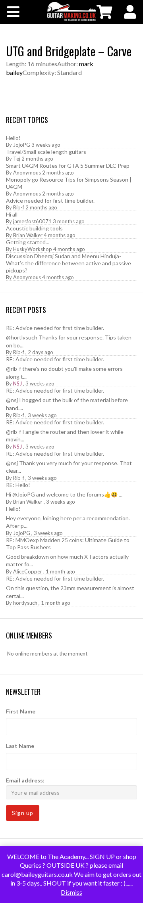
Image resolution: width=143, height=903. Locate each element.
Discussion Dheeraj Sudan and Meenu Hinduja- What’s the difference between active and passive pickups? (68, 263)
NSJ (17, 383)
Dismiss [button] (71, 892)
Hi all (11, 214)
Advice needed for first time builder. (50, 200)
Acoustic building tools (34, 228)
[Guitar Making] (71, 11)
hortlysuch (25, 603)
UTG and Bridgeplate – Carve (68, 51)
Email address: (25, 780)
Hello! (13, 137)
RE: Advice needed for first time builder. (55, 327)
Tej (16, 158)
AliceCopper (27, 571)
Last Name (20, 745)
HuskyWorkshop (32, 249)
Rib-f (18, 207)
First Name (20, 711)
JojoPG (21, 145)
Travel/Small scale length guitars (46, 151)
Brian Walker (28, 235)
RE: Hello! (18, 484)
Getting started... (27, 242)
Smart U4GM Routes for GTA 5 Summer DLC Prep (67, 165)
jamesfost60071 (32, 221)
